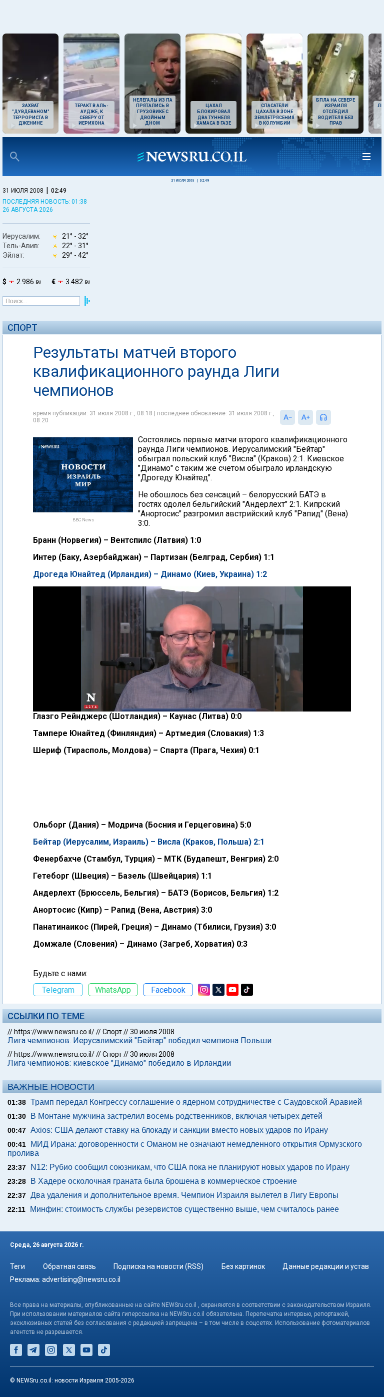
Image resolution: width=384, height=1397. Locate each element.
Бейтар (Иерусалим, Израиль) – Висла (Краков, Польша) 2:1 (148, 842)
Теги (17, 1266)
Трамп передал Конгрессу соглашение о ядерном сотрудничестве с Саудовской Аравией (196, 1102)
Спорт (23, 327)
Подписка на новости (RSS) (159, 1266)
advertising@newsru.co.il (81, 1279)
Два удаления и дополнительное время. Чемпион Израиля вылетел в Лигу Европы (184, 1195)
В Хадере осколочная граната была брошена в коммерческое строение (163, 1181)
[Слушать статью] (333, 417)
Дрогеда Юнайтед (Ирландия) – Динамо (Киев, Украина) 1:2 (150, 574)
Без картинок (243, 1266)
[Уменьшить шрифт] (287, 417)
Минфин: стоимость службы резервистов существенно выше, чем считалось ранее (184, 1209)
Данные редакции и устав (325, 1266)
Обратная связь (69, 1266)
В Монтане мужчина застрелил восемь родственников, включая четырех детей (176, 1116)
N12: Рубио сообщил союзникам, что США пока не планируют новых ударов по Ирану (190, 1167)
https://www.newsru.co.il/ (54, 1032)
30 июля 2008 (152, 1032)
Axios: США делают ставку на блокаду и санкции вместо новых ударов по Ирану (179, 1130)
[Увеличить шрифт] (305, 417)
